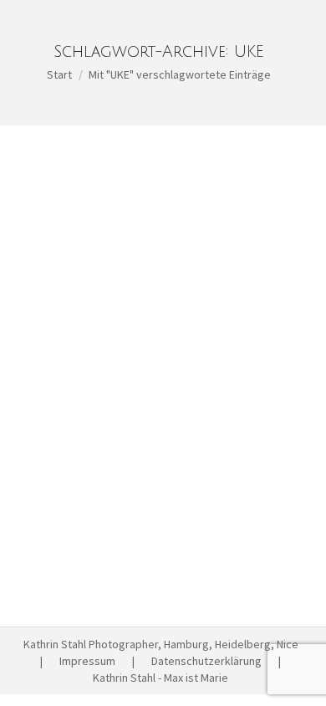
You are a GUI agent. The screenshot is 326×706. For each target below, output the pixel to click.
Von (162, 442)
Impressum (87, 660)
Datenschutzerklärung (206, 660)
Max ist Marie (75, 442)
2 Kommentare (147, 459)
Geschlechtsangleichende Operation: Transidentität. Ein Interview (148, 395)
